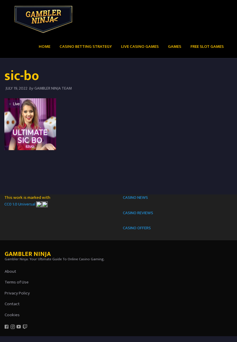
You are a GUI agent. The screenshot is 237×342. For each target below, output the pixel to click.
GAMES (174, 46)
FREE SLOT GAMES (207, 46)
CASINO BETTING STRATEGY (86, 46)
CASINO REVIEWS (138, 213)
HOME (44, 46)
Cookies (12, 315)
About (10, 271)
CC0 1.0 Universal (20, 204)
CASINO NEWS (135, 197)
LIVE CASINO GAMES (140, 46)
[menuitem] (44, 46)
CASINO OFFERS (137, 228)
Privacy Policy (17, 293)
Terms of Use (17, 282)
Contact (12, 304)
